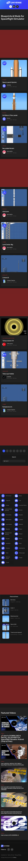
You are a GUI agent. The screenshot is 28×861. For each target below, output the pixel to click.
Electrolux (13, 600)
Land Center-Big (7, 244)
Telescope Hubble (8, 374)
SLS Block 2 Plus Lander (10, 115)
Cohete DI (5, 278)
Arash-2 (12, 608)
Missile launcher (14, 616)
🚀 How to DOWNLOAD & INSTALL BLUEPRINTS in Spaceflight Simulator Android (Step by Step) (12, 738)
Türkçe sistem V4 (8, 341)
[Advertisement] (14, 44)
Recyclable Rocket (8, 148)
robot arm (5, 211)
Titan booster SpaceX (16, 632)
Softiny (14, 857)
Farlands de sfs (7, 407)
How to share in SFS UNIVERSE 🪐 (10, 835)
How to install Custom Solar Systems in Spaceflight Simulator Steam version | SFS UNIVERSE (12, 788)
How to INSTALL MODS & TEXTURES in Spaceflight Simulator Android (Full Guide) (12, 764)
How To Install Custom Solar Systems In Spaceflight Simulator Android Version (11, 812)
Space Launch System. (9, 82)
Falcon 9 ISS (13, 624)
